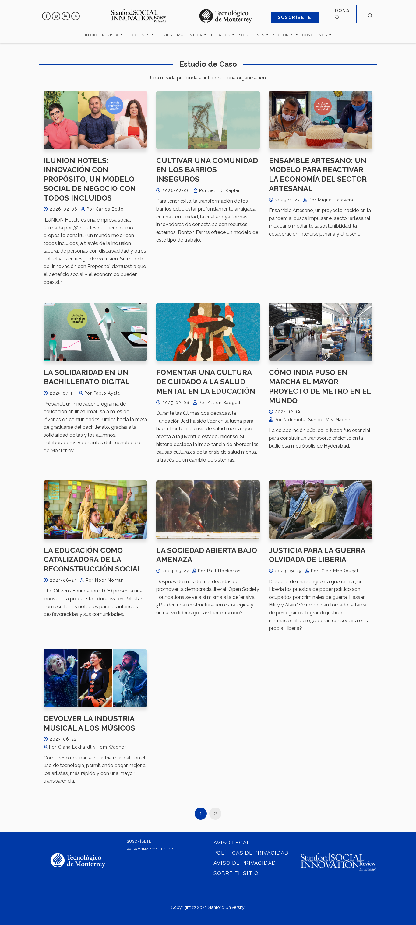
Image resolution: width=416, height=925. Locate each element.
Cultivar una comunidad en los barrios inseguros (207, 169)
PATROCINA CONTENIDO (150, 849)
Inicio (91, 35)
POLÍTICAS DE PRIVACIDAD (251, 853)
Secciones (139, 35)
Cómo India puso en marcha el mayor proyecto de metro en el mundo (320, 386)
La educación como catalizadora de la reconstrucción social (93, 559)
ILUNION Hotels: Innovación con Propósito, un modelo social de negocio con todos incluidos (90, 179)
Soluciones (252, 35)
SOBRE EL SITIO (236, 873)
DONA (342, 10)
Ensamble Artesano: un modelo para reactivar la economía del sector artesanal (318, 174)
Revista (111, 35)
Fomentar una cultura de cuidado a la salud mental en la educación (205, 381)
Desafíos (221, 35)
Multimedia (190, 35)
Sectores (284, 35)
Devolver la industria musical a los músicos (89, 723)
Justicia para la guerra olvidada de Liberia (317, 555)
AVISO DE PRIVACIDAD (244, 863)
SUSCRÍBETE (295, 17)
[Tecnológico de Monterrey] (138, 16)
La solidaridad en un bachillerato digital (87, 377)
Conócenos (315, 35)
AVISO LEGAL (231, 842)
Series (165, 35)
